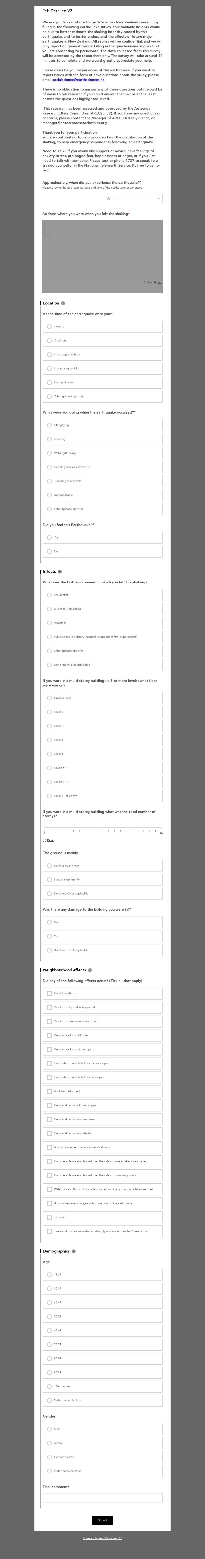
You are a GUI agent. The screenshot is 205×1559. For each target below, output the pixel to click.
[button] (63, 303)
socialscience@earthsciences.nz (78, 80)
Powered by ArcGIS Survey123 (102, 1538)
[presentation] (103, 327)
